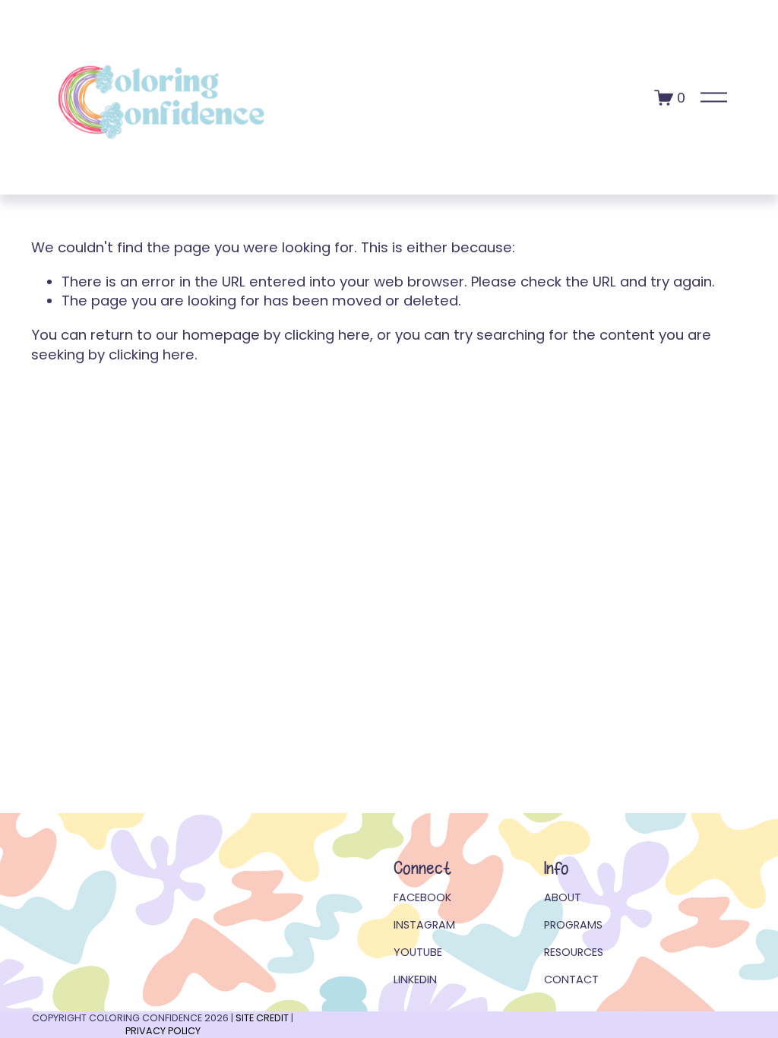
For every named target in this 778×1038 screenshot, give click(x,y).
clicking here (327, 334)
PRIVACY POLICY (163, 1030)
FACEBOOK (422, 897)
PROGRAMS (573, 924)
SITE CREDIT (262, 1017)
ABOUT (562, 897)
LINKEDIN (415, 979)
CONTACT (571, 979)
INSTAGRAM (424, 924)
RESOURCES (573, 952)
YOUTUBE (418, 952)
